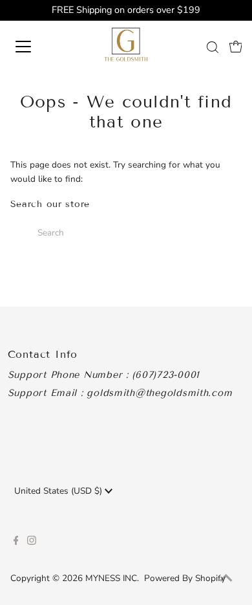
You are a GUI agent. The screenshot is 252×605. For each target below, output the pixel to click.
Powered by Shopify (185, 578)
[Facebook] (16, 542)
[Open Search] (212, 47)
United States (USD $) (59, 491)
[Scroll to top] (226, 579)
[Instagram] (31, 542)
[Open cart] (235, 46)
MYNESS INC (111, 578)
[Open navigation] (34, 46)
